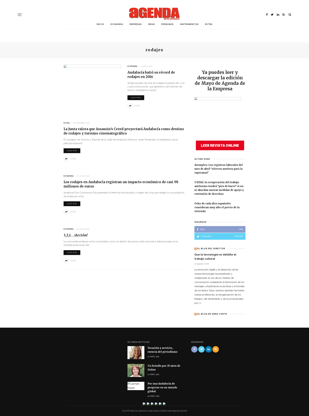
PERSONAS (167, 24)
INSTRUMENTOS (189, 24)
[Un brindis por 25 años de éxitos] (135, 370)
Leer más (136, 97)
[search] (290, 14)
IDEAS (151, 24)
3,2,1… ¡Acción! (76, 235)
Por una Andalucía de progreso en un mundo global (162, 387)
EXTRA (208, 24)
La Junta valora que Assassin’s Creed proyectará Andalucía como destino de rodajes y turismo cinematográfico (124, 131)
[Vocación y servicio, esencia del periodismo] (135, 352)
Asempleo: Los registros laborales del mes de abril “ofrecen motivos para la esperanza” (218, 168)
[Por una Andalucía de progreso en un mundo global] (135, 385)
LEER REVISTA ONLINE (220, 145)
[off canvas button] (20, 15)
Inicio (100, 24)
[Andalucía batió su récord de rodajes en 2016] (92, 84)
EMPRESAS (136, 24)
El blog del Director (211, 248)
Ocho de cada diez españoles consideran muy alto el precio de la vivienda (216, 207)
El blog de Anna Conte (212, 314)
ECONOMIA (117, 24)
